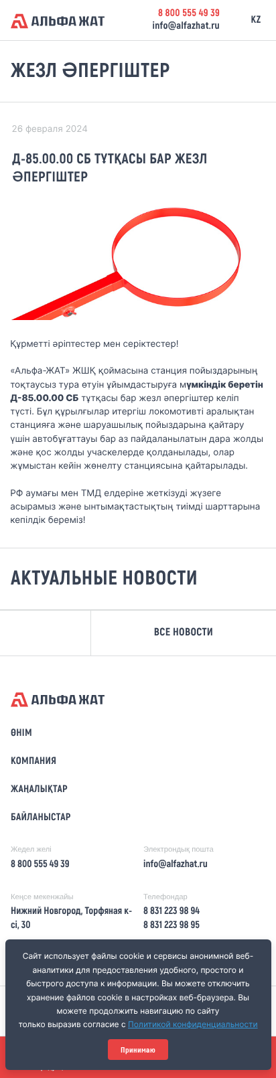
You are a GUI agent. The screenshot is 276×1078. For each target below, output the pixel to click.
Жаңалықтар (39, 789)
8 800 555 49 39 (189, 13)
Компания (33, 761)
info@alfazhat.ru (186, 26)
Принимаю (138, 1050)
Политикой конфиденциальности (193, 1024)
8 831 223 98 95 (171, 925)
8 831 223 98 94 (171, 911)
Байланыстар (41, 818)
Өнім (21, 733)
